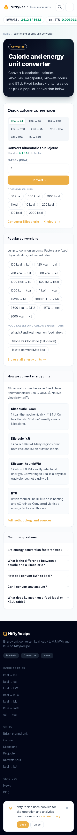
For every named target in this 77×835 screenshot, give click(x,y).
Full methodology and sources (30, 520)
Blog (6, 792)
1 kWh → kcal (48, 290)
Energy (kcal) (18, 160)
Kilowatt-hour (12, 760)
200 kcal (48, 204)
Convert (37, 180)
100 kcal (16, 212)
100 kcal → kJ (20, 264)
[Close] (67, 808)
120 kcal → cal (47, 264)
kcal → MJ (37, 129)
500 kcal (34, 196)
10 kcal (30, 204)
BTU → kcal (56, 129)
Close (37, 824)
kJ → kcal (35, 136)
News (47, 655)
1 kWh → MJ (19, 299)
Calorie (8, 740)
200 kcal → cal (21, 273)
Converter (30, 655)
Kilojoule (9, 753)
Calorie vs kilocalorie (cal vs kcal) (33, 341)
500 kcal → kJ (48, 273)
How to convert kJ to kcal (28, 349)
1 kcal (14, 204)
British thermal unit (15, 733)
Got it (23, 824)
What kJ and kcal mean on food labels (37, 332)
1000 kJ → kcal (21, 290)
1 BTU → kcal (51, 307)
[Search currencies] (60, 7)
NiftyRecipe (19, 633)
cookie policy (50, 816)
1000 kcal (53, 196)
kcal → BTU (18, 129)
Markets (11, 655)
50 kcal (16, 196)
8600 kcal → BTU (23, 307)
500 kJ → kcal (49, 281)
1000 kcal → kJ (21, 281)
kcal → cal (35, 120)
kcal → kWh (54, 120)
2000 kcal (36, 212)
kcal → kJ (17, 121)
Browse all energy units (25, 359)
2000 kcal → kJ (21, 316)
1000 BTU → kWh (47, 299)
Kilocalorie (10, 746)
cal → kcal (17, 136)
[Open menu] (70, 7)
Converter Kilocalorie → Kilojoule (32, 221)
